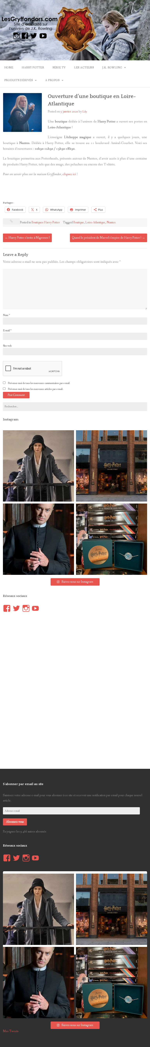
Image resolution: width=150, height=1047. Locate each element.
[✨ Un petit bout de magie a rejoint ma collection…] (111, 539)
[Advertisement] (74, 190)
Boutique (78, 222)
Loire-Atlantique (95, 222)
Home (8, 67)
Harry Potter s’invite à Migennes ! (27, 238)
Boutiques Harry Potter (45, 222)
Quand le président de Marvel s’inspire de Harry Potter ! (108, 238)
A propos (52, 80)
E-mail (7, 330)
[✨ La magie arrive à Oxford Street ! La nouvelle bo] (111, 466)
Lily (84, 112)
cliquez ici (69, 174)
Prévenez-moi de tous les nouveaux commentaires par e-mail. (39, 383)
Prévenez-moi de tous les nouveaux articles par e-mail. (35, 389)
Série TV (59, 67)
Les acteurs (84, 67)
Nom (6, 315)
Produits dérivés (18, 80)
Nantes (111, 222)
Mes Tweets (11, 1031)
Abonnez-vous (15, 822)
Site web (7, 346)
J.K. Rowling (112, 67)
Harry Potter (33, 67)
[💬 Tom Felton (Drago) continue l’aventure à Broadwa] (38, 539)
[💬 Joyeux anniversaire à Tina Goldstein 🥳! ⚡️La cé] (38, 466)
